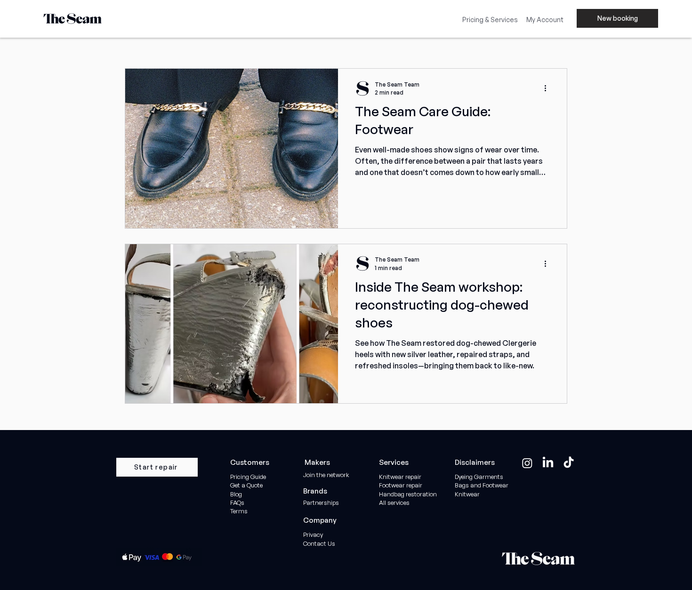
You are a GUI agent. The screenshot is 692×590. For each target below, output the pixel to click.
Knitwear (467, 494)
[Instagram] (527, 463)
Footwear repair (400, 485)
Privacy (313, 534)
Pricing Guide (248, 476)
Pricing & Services (490, 20)
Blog (236, 494)
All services (394, 502)
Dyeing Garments (479, 476)
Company (320, 520)
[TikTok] (568, 463)
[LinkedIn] (548, 463)
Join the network (326, 474)
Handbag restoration (408, 494)
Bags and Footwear (481, 485)
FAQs (237, 502)
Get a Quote (247, 485)
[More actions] (548, 88)
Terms (239, 511)
